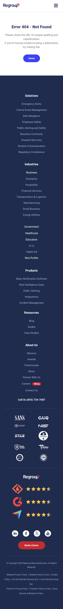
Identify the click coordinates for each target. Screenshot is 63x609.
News (31, 371)
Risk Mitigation (31, 115)
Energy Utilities (31, 214)
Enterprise (31, 178)
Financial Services (31, 190)
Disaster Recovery (31, 140)
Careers (26, 383)
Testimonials (31, 365)
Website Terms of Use (39, 575)
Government (31, 226)
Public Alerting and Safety (31, 128)
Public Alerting (31, 290)
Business (31, 172)
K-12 (31, 245)
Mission (31, 353)
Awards (31, 359)
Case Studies (31, 332)
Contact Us (31, 390)
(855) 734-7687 (36, 399)
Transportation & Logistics (31, 196)
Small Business (31, 208)
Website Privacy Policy (17, 575)
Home (31, 58)
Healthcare (31, 233)
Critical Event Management (31, 109)
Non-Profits (31, 258)
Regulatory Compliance (31, 152)
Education (31, 239)
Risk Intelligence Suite (31, 284)
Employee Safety (31, 122)
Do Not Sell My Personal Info (25, 579)
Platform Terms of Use (40, 589)
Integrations (31, 296)
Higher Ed (31, 251)
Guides (31, 326)
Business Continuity (31, 134)
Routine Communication (31, 146)
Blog (31, 320)
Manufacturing (32, 202)
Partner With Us (31, 377)
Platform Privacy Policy (17, 589)
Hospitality (31, 184)
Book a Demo (31, 545)
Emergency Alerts (31, 103)
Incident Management (31, 302)
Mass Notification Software (31, 278)
